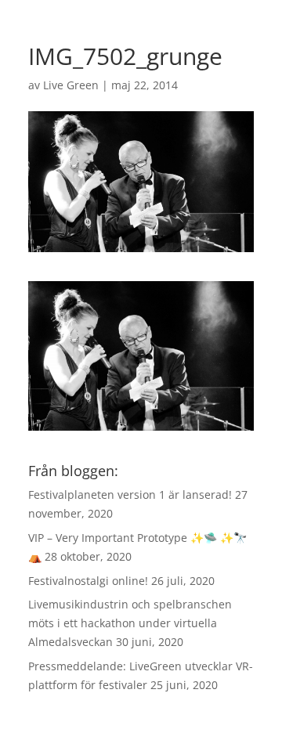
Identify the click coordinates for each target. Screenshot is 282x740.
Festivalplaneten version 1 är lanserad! (130, 494)
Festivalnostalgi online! (88, 580)
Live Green (71, 85)
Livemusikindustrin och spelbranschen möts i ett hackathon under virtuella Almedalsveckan (130, 623)
